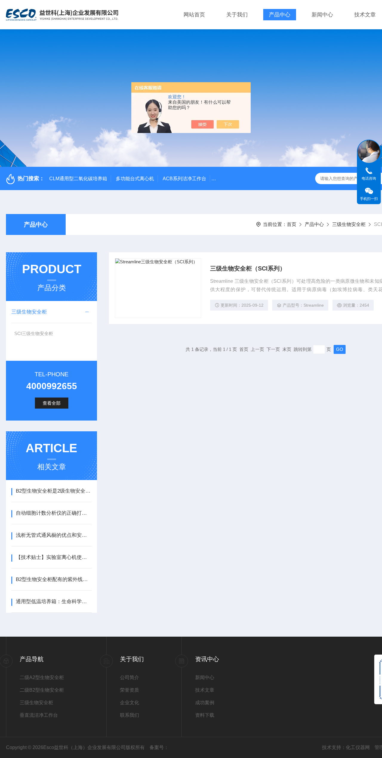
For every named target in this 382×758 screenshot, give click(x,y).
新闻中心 (322, 15)
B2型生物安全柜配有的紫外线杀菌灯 (53, 579)
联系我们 (129, 715)
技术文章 (365, 15)
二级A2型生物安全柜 (42, 677)
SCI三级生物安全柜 (33, 333)
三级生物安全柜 (349, 224)
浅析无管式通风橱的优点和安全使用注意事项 (53, 535)
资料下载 (204, 715)
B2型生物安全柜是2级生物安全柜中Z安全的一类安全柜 (53, 491)
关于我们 (237, 15)
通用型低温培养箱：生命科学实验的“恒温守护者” (53, 601)
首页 (291, 224)
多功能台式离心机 (135, 178)
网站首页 (194, 15)
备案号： (159, 747)
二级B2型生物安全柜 (42, 690)
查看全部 (52, 403)
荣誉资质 (129, 690)
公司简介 (129, 677)
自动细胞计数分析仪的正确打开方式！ (53, 513)
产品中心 (279, 15)
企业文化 (129, 702)
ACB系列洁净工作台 (184, 178)
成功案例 (204, 702)
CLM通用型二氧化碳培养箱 (78, 178)
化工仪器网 (358, 747)
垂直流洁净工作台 (39, 715)
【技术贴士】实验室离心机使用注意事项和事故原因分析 (53, 557)
